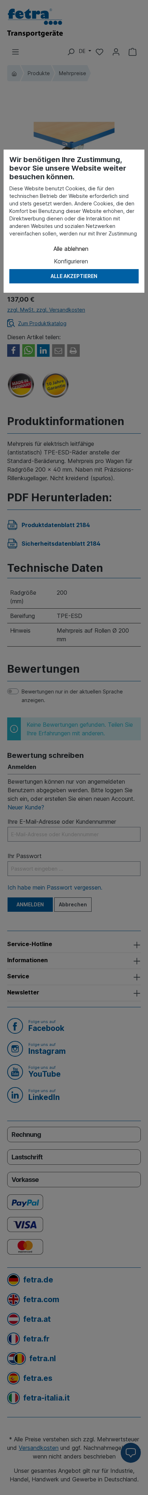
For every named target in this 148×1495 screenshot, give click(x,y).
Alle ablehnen (71, 248)
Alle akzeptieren (74, 276)
